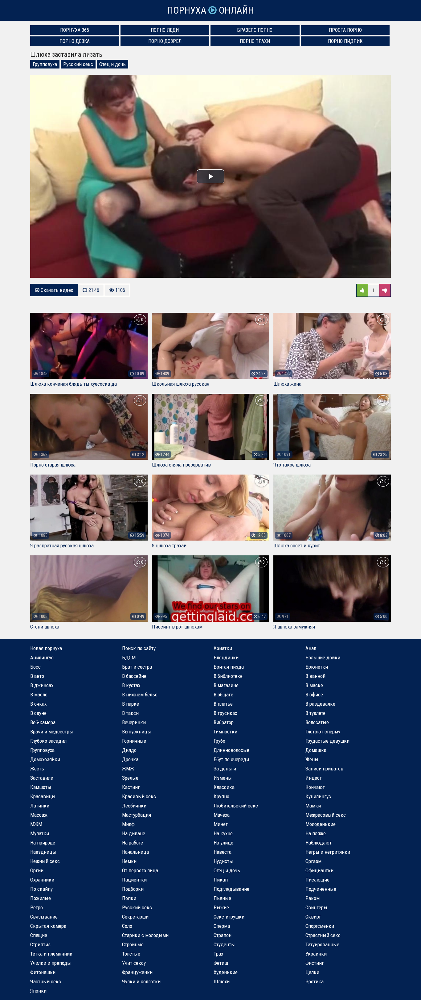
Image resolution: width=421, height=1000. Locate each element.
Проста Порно (345, 30)
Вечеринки (134, 722)
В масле (38, 694)
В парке (130, 704)
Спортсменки (319, 926)
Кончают (315, 787)
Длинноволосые (231, 750)
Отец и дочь (112, 64)
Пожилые (40, 898)
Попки (129, 898)
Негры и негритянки (327, 852)
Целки (312, 972)
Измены (223, 778)
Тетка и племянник (51, 954)
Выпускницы (136, 731)
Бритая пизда (229, 667)
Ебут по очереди (231, 759)
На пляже (315, 833)
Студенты (224, 944)
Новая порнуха (46, 648)
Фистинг (314, 963)
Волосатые (317, 722)
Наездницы (43, 852)
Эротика (314, 981)
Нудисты (223, 861)
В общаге (223, 694)
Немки (129, 861)
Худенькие (226, 972)
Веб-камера (42, 722)
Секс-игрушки (229, 917)
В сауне (38, 713)
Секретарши (135, 917)
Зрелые (130, 778)
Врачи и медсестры (51, 731)
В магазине (226, 685)
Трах (218, 954)
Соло (127, 926)
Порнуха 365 (74, 30)
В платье (223, 704)
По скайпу (41, 889)
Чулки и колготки (141, 981)
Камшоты (40, 787)
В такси (130, 713)
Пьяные (222, 898)
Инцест (313, 778)
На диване (133, 833)
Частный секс (45, 981)
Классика (224, 787)
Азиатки (223, 648)
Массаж (38, 815)
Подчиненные (320, 889)
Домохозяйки (45, 759)
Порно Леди (165, 30)
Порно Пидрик (345, 41)
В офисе (314, 694)
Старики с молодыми (145, 935)
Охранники (42, 880)
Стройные (133, 944)
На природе (42, 843)
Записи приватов (324, 769)
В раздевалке (320, 704)
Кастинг (131, 787)
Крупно (221, 796)
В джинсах (41, 685)
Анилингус (42, 657)
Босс (35, 667)
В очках (38, 704)
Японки (38, 991)
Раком (312, 898)
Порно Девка (74, 41)
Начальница (135, 852)
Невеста (222, 852)
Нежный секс (45, 861)
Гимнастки (225, 731)
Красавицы (42, 796)
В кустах (131, 685)
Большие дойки (322, 657)
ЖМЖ (128, 769)
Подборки (133, 889)
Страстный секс (323, 935)
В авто (37, 676)
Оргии (36, 870)
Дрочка (130, 759)
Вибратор (224, 722)
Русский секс (78, 64)
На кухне (223, 833)
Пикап (221, 880)
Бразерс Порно (254, 30)
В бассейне (134, 676)
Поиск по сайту (139, 648)
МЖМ (36, 824)
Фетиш (221, 963)
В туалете (315, 713)
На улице (223, 843)
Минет (221, 824)
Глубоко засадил (48, 741)
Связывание (44, 917)
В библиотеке (228, 676)
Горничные (134, 741)
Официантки (319, 870)
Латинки (39, 806)
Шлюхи (222, 981)
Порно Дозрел (165, 41)
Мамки (313, 806)
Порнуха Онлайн (210, 10)
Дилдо (129, 750)
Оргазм (313, 861)
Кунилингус (318, 796)
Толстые (131, 954)
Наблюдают (318, 843)
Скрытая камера (48, 926)
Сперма (222, 926)
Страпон (222, 935)
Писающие (317, 880)
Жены (311, 759)
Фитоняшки (42, 972)
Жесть (37, 769)
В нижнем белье (139, 694)
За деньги (225, 769)
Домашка (315, 750)
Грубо (219, 741)
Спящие (38, 935)
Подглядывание (231, 889)
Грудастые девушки (327, 741)
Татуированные (322, 944)
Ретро (36, 907)
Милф (128, 824)
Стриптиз (40, 944)
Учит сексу (134, 963)
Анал (310, 648)
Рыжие (221, 907)
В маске (314, 685)
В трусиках (225, 713)
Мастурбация (136, 815)
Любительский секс (236, 806)
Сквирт (313, 917)
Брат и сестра (137, 667)
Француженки (137, 972)
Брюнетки (316, 667)
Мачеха (222, 815)
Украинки (316, 954)
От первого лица (140, 870)
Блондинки (226, 657)
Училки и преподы (50, 963)
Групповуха (45, 64)
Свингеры (316, 907)
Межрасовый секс (325, 815)
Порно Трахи (255, 41)
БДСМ (129, 657)
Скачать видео (56, 290)
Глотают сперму (322, 731)
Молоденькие (320, 824)
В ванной (315, 676)
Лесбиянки (134, 806)
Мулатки (39, 833)
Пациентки (134, 880)
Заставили (41, 778)
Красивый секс (139, 796)
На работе (132, 843)
